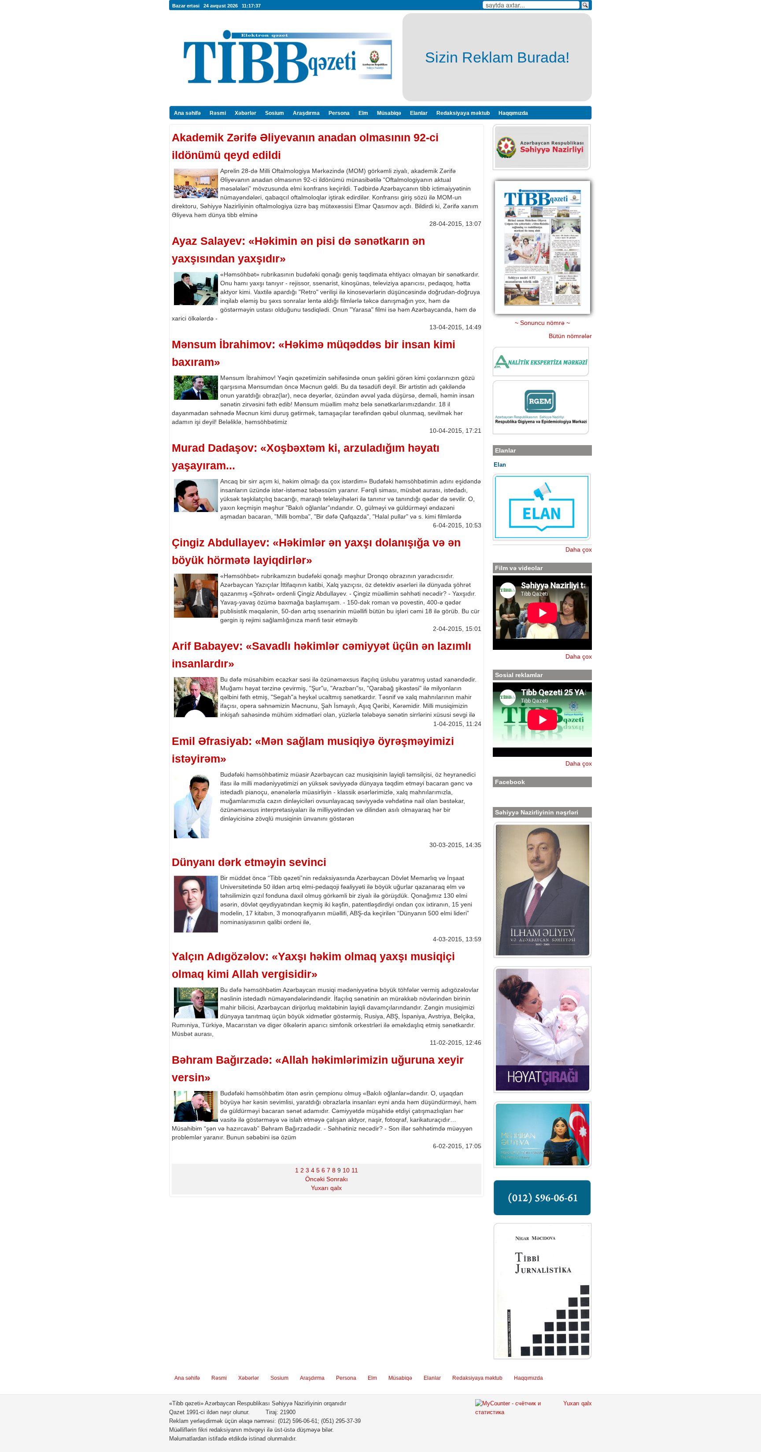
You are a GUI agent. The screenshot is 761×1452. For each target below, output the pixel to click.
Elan (500, 464)
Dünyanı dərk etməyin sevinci (249, 862)
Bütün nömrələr (570, 335)
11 (354, 1170)
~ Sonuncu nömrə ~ (542, 322)
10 (346, 1170)
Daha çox (578, 549)
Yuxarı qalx (326, 1187)
